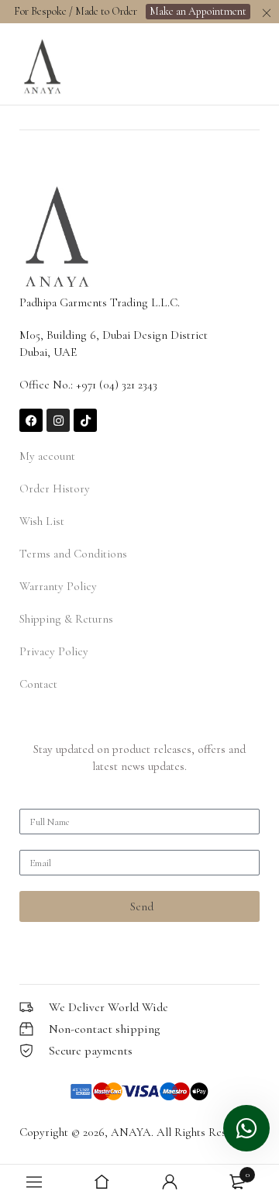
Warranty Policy (58, 586)
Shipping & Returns (66, 619)
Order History (54, 488)
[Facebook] (31, 420)
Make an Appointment (198, 11)
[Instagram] (58, 420)
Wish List (41, 521)
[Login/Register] (169, 1181)
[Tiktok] (85, 420)
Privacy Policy (53, 651)
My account (47, 456)
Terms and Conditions (73, 554)
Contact (38, 684)
